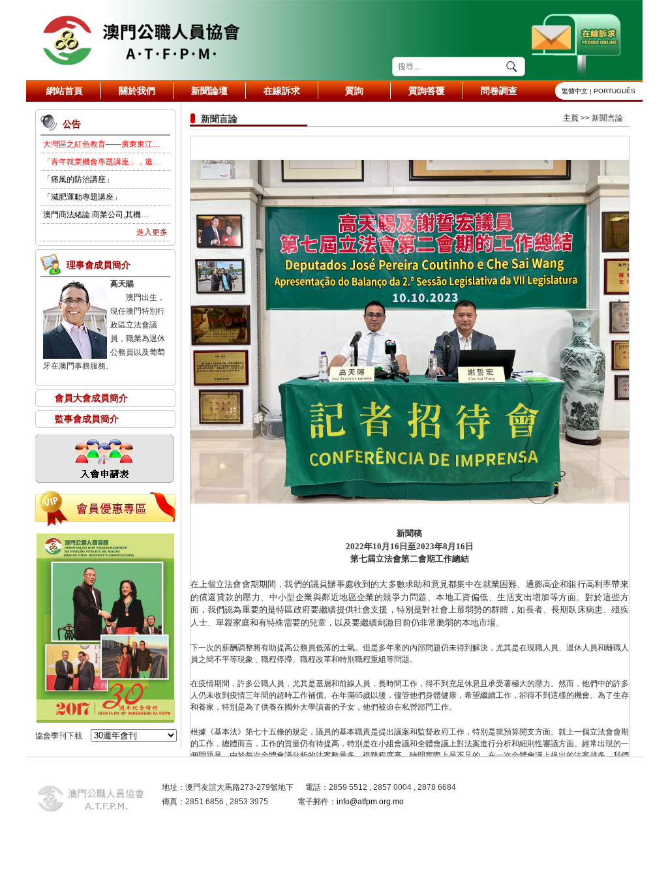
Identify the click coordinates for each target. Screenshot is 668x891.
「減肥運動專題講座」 (82, 197)
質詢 (354, 90)
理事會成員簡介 (98, 265)
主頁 (571, 118)
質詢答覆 (426, 90)
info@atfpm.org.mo (370, 801)
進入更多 (152, 232)
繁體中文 (575, 91)
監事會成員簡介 (87, 419)
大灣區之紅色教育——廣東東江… (101, 144)
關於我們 (137, 90)
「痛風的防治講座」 (78, 179)
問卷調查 (499, 90)
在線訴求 (282, 90)
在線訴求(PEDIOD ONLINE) (577, 40)
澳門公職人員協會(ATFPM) (140, 40)
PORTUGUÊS (614, 91)
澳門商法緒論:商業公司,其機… (96, 214)
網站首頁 (64, 90)
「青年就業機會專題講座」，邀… (101, 161)
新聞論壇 (209, 90)
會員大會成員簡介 (91, 398)
